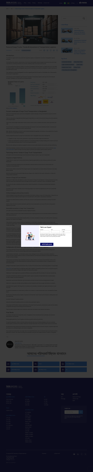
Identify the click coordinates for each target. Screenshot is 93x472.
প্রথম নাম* (41, 229)
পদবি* (52, 229)
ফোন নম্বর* (63, 229)
